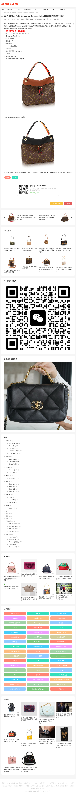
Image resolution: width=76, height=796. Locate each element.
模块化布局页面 (60, 786)
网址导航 (38, 788)
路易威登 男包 (13, 526)
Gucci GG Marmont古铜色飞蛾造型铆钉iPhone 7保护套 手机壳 (64, 745)
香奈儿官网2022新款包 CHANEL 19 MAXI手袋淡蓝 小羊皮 (46, 721)
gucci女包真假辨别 (60, 783)
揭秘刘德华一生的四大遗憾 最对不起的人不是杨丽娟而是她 (64, 715)
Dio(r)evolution (14, 684)
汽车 (7, 514)
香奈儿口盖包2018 (14, 623)
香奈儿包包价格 (6, 783)
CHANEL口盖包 (61, 632)
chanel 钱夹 (12, 544)
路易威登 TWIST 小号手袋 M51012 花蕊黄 (28, 744)
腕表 (7, 516)
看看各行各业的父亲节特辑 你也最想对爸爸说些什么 (11, 587)
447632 (15, 670)
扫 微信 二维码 (56, 204)
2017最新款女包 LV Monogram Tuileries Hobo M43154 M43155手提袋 (51, 172)
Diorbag (14, 642)
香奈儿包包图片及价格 (24, 783)
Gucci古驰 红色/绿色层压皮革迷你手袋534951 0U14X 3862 (64, 578)
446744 (15, 675)
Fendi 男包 (12, 472)
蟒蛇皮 (38, 651)
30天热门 (4, 786)
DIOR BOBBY (13, 459)
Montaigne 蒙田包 (14, 461)
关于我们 (32, 786)
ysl (6, 511)
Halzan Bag (12, 500)
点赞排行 (72, 786)
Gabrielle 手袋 (13, 547)
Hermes (4, 16)
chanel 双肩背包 (14, 646)
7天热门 (10, 786)
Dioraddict (61, 661)
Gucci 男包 (12, 486)
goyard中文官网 (70, 783)
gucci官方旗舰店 (61, 651)
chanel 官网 (61, 618)
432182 (38, 670)
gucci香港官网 (61, 637)
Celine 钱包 (12, 448)
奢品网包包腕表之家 (23, 172)
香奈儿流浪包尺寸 (61, 646)
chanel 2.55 (12, 537)
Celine (45, 9)
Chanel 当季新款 (14, 542)
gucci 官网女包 (50, 783)
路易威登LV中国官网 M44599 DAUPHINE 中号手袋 (63, 249)
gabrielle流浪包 (14, 665)
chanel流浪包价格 (38, 646)
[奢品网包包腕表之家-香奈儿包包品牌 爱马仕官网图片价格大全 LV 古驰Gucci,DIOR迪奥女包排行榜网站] (9, 4)
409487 (38, 661)
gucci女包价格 (15, 637)
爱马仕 (38, 675)
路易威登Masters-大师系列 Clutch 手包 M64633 (46, 598)
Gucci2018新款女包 (61, 675)
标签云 (53, 786)
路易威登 (27, 9)
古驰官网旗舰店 (61, 642)
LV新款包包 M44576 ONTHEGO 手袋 (29, 268)
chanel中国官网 (38, 656)
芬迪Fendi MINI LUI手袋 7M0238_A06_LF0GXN (11, 740)
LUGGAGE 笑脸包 (14, 451)
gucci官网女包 (38, 637)
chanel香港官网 (14, 656)
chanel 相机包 (38, 627)
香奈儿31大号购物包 (38, 689)
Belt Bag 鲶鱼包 (13, 443)
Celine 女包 (12, 446)
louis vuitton (14, 632)
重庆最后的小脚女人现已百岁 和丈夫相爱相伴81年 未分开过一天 (64, 597)
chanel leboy (12, 539)
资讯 (7, 518)
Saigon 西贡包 (13, 478)
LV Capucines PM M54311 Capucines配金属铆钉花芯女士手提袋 (29, 769)
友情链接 (38, 786)
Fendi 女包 (12, 470)
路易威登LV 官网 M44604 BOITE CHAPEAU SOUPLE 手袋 (46, 250)
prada (7, 505)
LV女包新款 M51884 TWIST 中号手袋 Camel (29, 249)
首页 (3, 9)
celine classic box (61, 656)
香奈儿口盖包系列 (38, 684)
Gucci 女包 (12, 484)
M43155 (15, 177)
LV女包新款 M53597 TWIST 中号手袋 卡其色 (12, 249)
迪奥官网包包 (14, 783)
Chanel (61, 627)
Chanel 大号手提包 (61, 665)
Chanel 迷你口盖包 (14, 651)
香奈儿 (10, 9)
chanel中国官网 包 (38, 665)
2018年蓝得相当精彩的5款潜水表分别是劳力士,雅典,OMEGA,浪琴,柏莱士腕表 (47, 741)
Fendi (54, 9)
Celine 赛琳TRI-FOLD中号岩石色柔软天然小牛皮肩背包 (29, 599)
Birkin (10, 497)
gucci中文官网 (38, 618)
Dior (18, 9)
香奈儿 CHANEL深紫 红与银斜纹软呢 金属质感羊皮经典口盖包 (29, 719)
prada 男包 (12, 508)
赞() (68, 204)
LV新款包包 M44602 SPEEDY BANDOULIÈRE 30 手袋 (46, 269)
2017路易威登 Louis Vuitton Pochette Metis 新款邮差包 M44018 (12, 769)
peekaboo (15, 618)
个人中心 (27, 786)
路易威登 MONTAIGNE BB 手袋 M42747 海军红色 (46, 577)
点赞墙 (66, 786)
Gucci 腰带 (12, 489)
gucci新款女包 (38, 632)
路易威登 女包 (13, 524)
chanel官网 (14, 679)
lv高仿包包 (34, 783)
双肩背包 (61, 689)
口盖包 (61, 623)
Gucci (37, 9)
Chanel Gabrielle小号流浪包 (61, 679)
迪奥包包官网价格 (15, 689)
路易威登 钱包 (13, 531)
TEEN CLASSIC (13, 453)
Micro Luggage (38, 623)
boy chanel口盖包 (61, 613)
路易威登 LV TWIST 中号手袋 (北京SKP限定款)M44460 (64, 269)
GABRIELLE (38, 642)
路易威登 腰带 (13, 529)
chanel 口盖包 (15, 613)
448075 (15, 661)
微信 (43, 786)
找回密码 (48, 786)
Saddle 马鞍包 (13, 464)
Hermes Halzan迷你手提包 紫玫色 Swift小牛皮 (29, 575)
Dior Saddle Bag (61, 684)
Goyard (63, 9)
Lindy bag (12, 502)
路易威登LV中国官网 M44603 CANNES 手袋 (12, 271)
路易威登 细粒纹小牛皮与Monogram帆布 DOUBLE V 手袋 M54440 (12, 578)
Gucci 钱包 (12, 491)
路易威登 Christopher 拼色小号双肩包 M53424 (11, 716)
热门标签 (33, 788)
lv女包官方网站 (42, 783)
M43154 (7, 177)
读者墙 (43, 788)
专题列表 (15, 786)
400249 (15, 627)
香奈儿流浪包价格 (38, 679)
